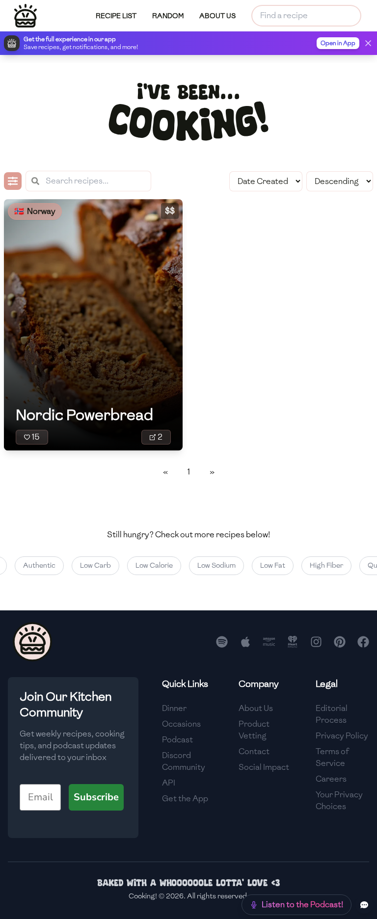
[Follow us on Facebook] (363, 642)
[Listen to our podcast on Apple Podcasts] (245, 642)
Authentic (34, 565)
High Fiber (321, 565)
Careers (331, 779)
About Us (256, 708)
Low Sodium (211, 565)
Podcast (177, 740)
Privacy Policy (342, 736)
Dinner (174, 708)
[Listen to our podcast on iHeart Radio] (292, 642)
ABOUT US (217, 16)
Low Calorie (149, 565)
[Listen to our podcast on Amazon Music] (269, 642)
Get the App (185, 798)
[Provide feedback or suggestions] (364, 905)
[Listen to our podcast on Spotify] (222, 642)
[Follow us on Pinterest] (340, 642)
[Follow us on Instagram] (316, 642)
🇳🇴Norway (34, 211)
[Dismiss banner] (368, 43)
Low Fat (267, 565)
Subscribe (96, 797)
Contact (254, 751)
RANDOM (168, 16)
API (168, 783)
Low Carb (90, 565)
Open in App (338, 43)
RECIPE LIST (116, 16)
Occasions (181, 724)
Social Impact (264, 767)
